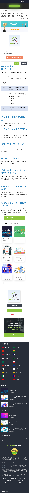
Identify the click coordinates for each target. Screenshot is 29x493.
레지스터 (9, 480)
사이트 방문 (23, 63)
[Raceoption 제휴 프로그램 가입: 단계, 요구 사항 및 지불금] (4, 404)
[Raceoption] (14, 301)
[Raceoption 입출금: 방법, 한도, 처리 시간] (20, 269)
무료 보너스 (14, 314)
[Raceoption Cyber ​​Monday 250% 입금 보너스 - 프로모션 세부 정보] (20, 231)
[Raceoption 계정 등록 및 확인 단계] (7, 269)
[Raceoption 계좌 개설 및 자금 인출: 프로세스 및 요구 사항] (20, 250)
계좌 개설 (16, 63)
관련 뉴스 (4, 223)
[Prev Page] (2, 283)
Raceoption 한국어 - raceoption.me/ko (11, 489)
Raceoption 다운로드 (15, 485)
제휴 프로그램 (22, 478)
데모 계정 (19, 482)
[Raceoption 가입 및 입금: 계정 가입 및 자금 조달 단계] (4, 397)
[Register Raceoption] (14, 325)
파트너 (18, 480)
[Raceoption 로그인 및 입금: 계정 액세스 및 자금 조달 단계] (4, 415)
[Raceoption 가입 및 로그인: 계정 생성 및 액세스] (4, 422)
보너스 (6, 10)
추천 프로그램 (5, 485)
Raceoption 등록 (14, 6)
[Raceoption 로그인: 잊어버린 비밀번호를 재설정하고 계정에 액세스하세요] (4, 429)
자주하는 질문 (12, 482)
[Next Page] (5, 283)
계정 (14, 480)
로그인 (3, 480)
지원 (23, 480)
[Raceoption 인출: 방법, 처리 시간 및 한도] (7, 250)
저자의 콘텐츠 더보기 (14, 223)
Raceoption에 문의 (6, 491)
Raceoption (5, 478)
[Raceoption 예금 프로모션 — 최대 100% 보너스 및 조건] (7, 231)
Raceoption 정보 (13, 478)
